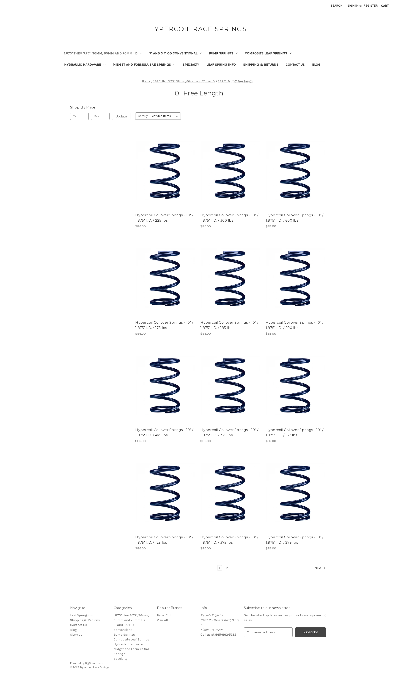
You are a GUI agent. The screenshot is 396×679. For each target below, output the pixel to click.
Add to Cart (165, 179)
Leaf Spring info (221, 64)
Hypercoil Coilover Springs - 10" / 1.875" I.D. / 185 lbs (229, 325)
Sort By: (143, 116)
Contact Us (295, 64)
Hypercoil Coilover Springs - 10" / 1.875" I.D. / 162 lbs (295, 432)
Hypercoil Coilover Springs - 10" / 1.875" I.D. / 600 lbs (295, 218)
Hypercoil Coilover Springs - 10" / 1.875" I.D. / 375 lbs (229, 540)
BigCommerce (94, 663)
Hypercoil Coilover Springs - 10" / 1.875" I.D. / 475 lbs (164, 432)
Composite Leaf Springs (266, 53)
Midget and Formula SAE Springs (142, 64)
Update (121, 116)
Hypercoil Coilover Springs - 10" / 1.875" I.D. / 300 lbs (229, 218)
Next (318, 568)
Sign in (352, 6)
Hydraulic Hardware (82, 64)
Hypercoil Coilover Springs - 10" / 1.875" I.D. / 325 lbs (229, 432)
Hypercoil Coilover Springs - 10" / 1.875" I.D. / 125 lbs (164, 540)
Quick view (164, 162)
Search (336, 6)
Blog (316, 64)
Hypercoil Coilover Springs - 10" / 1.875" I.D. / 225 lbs (164, 218)
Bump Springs (221, 53)
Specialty (191, 64)
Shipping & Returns (260, 64)
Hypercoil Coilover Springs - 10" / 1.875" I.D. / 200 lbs (295, 325)
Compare (163, 171)
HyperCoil (164, 615)
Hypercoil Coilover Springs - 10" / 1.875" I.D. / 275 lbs (295, 540)
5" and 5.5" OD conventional (173, 53)
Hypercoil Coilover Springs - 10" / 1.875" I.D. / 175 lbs (164, 325)
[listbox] (165, 116)
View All (162, 620)
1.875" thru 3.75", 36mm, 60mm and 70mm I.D (101, 53)
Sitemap (76, 635)
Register (370, 6)
